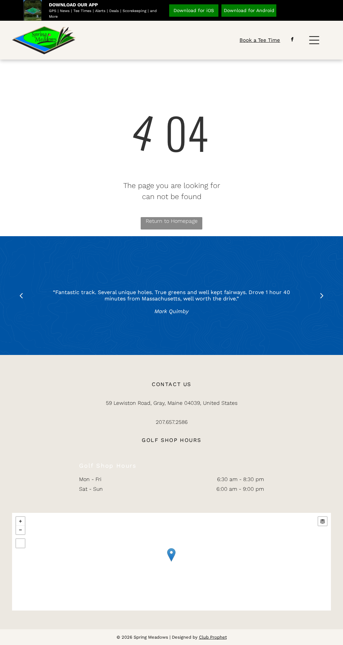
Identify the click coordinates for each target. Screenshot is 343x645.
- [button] (20, 530)
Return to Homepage (172, 221)
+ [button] (20, 521)
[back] (21, 295)
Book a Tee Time (259, 40)
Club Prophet (213, 637)
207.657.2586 (172, 422)
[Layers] (322, 521)
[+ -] (171, 562)
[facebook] (292, 40)
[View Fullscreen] (20, 543)
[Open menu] (314, 40)
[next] (322, 295)
